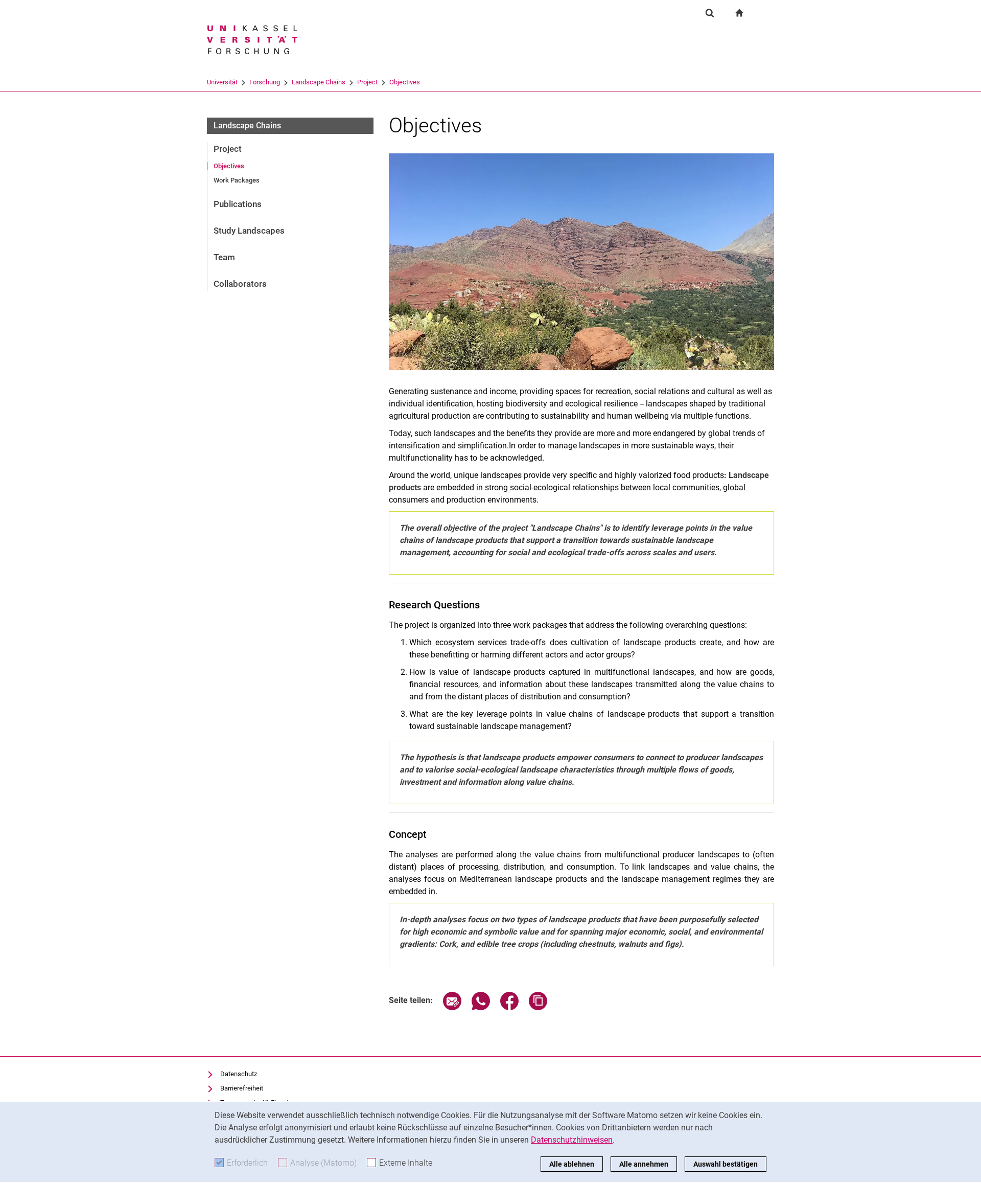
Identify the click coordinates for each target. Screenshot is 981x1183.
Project (367, 82)
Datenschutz (238, 1074)
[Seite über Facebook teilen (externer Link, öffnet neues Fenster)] (509, 1007)
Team (224, 257)
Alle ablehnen (571, 1164)
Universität (222, 82)
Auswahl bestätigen (725, 1164)
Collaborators (240, 284)
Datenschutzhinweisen (572, 1140)
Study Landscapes (249, 230)
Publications (238, 204)
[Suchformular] (710, 13)
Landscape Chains (318, 82)
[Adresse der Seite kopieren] (538, 1007)
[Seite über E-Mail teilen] (452, 1007)
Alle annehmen (643, 1164)
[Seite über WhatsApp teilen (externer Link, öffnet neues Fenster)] (481, 1007)
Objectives (404, 82)
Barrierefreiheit (241, 1088)
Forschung (264, 82)
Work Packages (237, 180)
